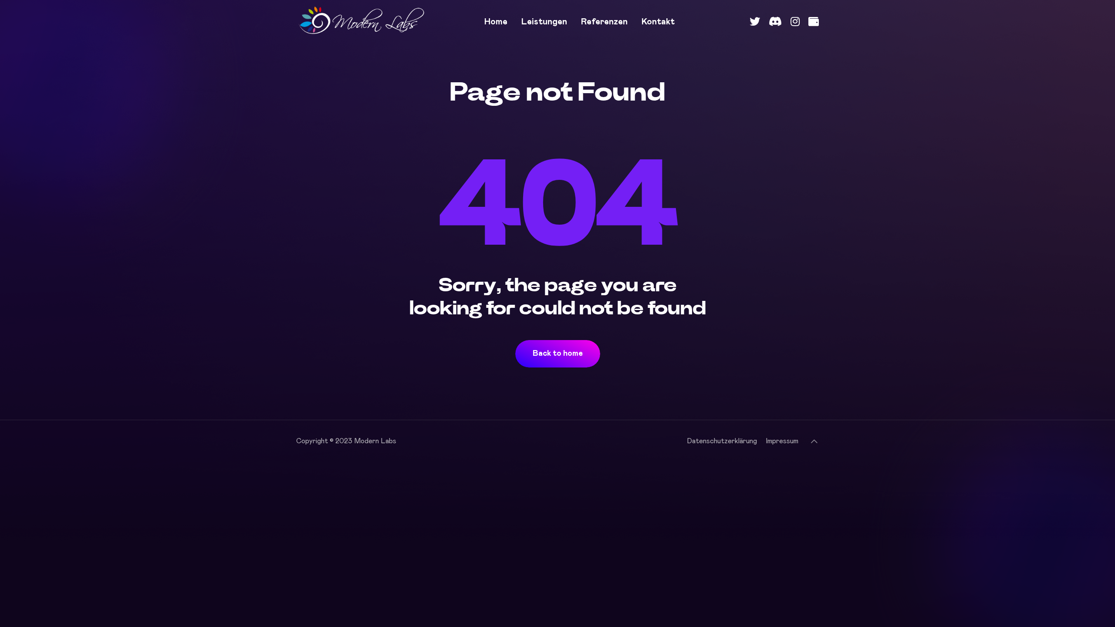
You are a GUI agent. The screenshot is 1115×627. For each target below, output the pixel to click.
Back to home (558, 353)
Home (495, 21)
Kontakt (658, 21)
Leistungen (544, 21)
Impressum (782, 441)
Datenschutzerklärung (722, 441)
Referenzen (604, 21)
